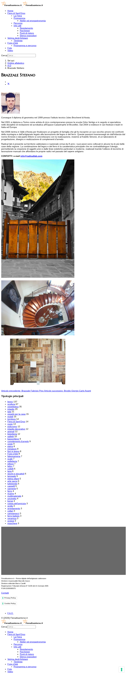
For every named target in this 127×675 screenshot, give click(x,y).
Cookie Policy (10, 603)
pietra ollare (13, 478)
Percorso (18, 23)
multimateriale (14, 496)
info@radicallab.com (31, 156)
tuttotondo (12, 483)
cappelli (11, 486)
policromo (12, 426)
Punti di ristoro (27, 33)
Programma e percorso (25, 45)
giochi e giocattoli (15, 473)
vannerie (11, 488)
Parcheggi (25, 30)
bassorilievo (13, 439)
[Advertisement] (63, 551)
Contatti (5, 593)
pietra (10, 446)
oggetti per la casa (16, 414)
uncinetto (11, 498)
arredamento (13, 508)
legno (10, 401)
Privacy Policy (10, 598)
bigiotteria (12, 434)
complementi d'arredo (18, 441)
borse (10, 501)
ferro (9, 491)
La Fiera (18, 15)
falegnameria (13, 456)
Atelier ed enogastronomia (33, 20)
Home (10, 10)
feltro (9, 466)
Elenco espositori (28, 35)
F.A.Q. (10, 613)
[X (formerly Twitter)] (8, 84)
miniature (12, 449)
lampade (11, 476)
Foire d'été (12, 43)
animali (10, 431)
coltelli (10, 468)
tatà (9, 411)
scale (10, 459)
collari (10, 511)
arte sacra (12, 481)
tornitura (11, 419)
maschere (12, 523)
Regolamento (26, 28)
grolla (10, 506)
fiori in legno (13, 451)
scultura (11, 404)
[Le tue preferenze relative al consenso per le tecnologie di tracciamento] (122, 670)
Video (10, 50)
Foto (9, 48)
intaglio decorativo (16, 429)
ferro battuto (13, 516)
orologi (10, 521)
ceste (10, 444)
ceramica (11, 518)
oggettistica (13, 406)
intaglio (10, 409)
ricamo (10, 493)
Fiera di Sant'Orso (16, 13)
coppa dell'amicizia (16, 503)
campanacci (13, 513)
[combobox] (21, 55)
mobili (10, 416)
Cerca (4, 55)
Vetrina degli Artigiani (17, 38)
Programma (19, 18)
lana (9, 471)
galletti (10, 436)
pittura (10, 463)
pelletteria (12, 461)
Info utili (17, 25)
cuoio (10, 424)
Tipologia (18, 40)
